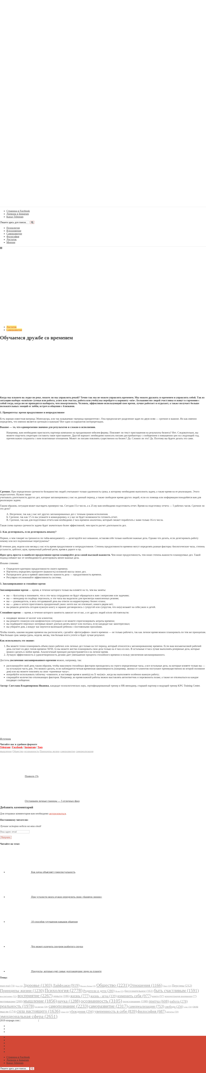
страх (65, 1012)
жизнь (80, 996)
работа (179, 1001)
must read (7, 985)
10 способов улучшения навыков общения (54, 921)
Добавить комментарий (15, 345)
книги (158, 996)
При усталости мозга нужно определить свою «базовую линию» (66, 896)
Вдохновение (13, 230)
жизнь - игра (103, 996)
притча (159, 1001)
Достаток (11, 239)
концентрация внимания (181, 996)
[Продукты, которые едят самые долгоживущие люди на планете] (18, 971)
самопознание (68, 1006)
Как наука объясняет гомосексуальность (53, 872)
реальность (17, 1006)
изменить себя (134, 996)
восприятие (35, 995)
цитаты (172, 1011)
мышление (6, 751)
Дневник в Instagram (17, 1028)
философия (151, 1011)
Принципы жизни (50, 751)
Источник (5, 738)
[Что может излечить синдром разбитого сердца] (18, 946)
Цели (119, 991)
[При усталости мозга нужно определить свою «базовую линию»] (18, 896)
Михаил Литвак (88, 986)
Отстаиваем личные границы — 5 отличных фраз (52, 801)
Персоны (182, 985)
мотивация (11, 1001)
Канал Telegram (14, 1031)
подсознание (135, 1001)
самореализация (84, 751)
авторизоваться (57, 813)
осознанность (31, 751)
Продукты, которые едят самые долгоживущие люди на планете (66, 971)
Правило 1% (31, 776)
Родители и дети (99, 991)
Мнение (10, 242)
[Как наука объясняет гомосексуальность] (18, 872)
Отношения (145, 985)
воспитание (8, 996)
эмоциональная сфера (28, 1016)
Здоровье (37, 985)
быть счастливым (176, 990)
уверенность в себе (115, 1011)
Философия (12, 236)
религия (41, 1007)
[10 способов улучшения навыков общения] (18, 921)
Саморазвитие (14, 233)
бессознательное (138, 991)
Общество (17, 751)
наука (68, 1001)
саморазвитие (67, 751)
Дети (19, 986)
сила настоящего (38, 1011)
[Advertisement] (103, 371)
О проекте (45, 1020)
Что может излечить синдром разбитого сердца (57, 946)
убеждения (82, 1011)
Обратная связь (29, 1020)
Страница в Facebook (18, 1026)
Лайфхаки (66, 985)
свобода (174, 1006)
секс (188, 1007)
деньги (61, 996)
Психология (13, 227)
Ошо (167, 986)
